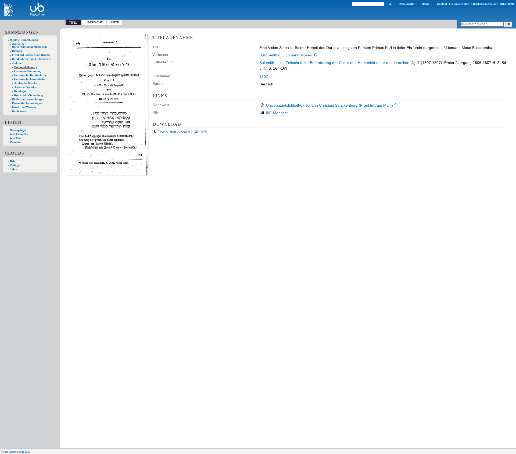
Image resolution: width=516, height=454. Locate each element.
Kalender (16, 142)
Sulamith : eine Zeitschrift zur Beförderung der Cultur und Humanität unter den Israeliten (334, 62)
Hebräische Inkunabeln (29, 79)
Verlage (15, 165)
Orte (13, 161)
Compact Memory (25, 67)
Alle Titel (16, 138)
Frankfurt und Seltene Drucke (31, 54)
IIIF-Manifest (277, 113)
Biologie (17, 50)
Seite (114, 22)
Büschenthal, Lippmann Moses (285, 55)
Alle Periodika (19, 134)
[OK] (389, 4)
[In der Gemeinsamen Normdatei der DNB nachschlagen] (315, 55)
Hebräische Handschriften (31, 75)
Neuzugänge (18, 130)
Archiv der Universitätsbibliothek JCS (29, 45)
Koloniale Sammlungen (27, 103)
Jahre (13, 169)
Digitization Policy (485, 3)
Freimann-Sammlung (27, 71)
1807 (263, 76)
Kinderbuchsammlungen (28, 99)
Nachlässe (19, 111)
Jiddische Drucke (25, 83)
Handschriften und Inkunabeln (31, 58)
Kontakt (442, 3)
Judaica (17, 63)
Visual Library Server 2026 (15, 451)
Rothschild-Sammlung (28, 95)
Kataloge (20, 91)
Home (425, 3)
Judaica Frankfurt (25, 87)
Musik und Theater (24, 107)
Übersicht (94, 22)
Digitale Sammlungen (24, 39)
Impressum (461, 3)
